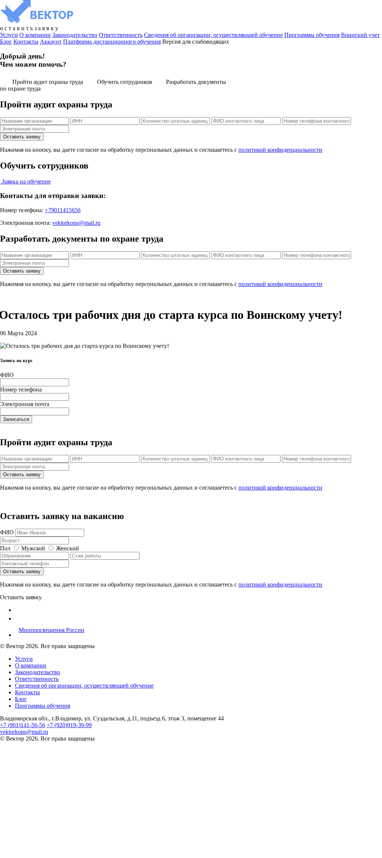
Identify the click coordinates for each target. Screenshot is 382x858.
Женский (67, 548)
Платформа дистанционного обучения (112, 41)
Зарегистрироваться (64, 848)
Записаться (16, 419)
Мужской (33, 548)
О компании (35, 35)
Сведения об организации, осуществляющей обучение (213, 35)
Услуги (9, 35)
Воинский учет (360, 35)
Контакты (25, 41)
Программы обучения (311, 35)
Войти (98, 848)
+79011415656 (63, 210)
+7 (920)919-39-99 (69, 725)
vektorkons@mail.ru (76, 223)
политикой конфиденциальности (280, 150)
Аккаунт (51, 41)
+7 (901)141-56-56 (22, 725)
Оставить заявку (21, 597)
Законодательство (74, 35)
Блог (6, 41)
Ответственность (121, 35)
